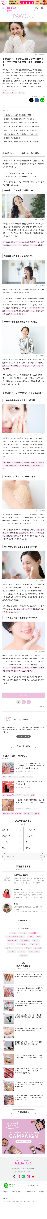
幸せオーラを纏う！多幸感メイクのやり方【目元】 (22, 126)
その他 (28, 848)
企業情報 (5, 1191)
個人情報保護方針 (17, 1191)
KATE (32, 795)
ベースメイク (14, 90)
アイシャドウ (28, 813)
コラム (4, 848)
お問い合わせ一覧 (17, 1201)
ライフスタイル (33, 952)
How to (5, 93)
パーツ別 (21, 93)
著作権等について (30, 1191)
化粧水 (28, 948)
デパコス (11, 952)
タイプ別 (23, 955)
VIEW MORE (23, 920)
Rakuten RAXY (12, 9)
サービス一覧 (6, 1201)
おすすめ (22, 933)
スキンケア (6, 830)
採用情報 (41, 1191)
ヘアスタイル (21, 944)
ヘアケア (5, 842)
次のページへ (23, 695)
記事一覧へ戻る (23, 746)
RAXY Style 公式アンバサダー (12, 795)
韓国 (4, 777)
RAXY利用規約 (15, 1168)
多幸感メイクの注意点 (12, 138)
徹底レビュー (13, 777)
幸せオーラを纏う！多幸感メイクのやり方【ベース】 (23, 122)
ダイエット (38, 948)
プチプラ (8, 948)
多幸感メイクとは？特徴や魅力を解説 (17, 115)
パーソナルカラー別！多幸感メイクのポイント (21, 134)
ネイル (28, 842)
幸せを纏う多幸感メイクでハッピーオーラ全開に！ (22, 141)
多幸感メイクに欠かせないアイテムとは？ (19, 119)
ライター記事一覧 (23, 736)
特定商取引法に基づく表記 (22, 1171)
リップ (22, 777)
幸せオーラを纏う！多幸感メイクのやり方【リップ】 (23, 130)
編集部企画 (33, 933)
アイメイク (6, 836)
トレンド (13, 93)
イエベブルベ (34, 944)
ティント (29, 777)
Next (41, 706)
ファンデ (21, 952)
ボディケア (29, 836)
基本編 (30, 937)
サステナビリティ (29, 1201)
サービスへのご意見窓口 (28, 1168)
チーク (37, 813)
